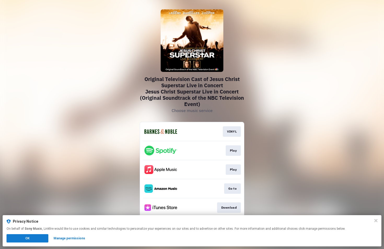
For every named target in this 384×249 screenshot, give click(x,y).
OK (27, 238)
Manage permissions (69, 238)
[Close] (376, 220)
